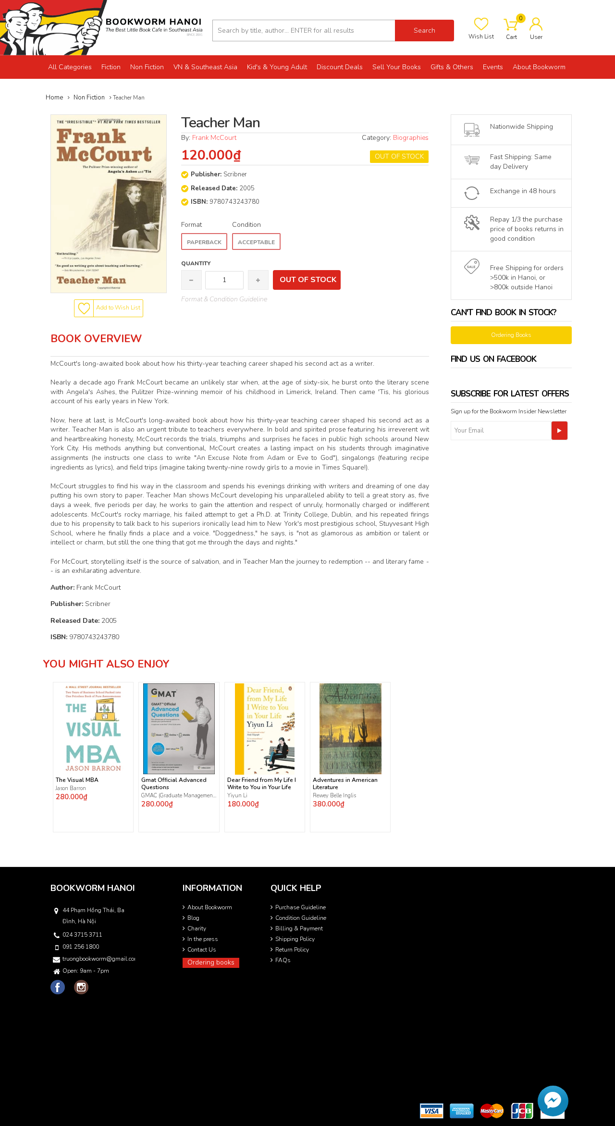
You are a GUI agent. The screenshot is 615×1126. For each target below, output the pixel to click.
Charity (196, 928)
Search (424, 30)
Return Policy (292, 949)
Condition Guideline (300, 918)
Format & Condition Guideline (224, 299)
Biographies (411, 137)
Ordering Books (511, 335)
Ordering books (210, 962)
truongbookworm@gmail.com (98, 959)
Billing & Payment (299, 928)
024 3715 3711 (82, 935)
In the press (202, 939)
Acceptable (256, 242)
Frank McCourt (214, 137)
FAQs (283, 960)
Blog (193, 918)
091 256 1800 (80, 947)
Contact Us (201, 949)
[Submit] (559, 430)
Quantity (195, 263)
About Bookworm (209, 907)
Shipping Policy (295, 939)
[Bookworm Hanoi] (102, 27)
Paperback (204, 242)
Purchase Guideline (300, 907)
